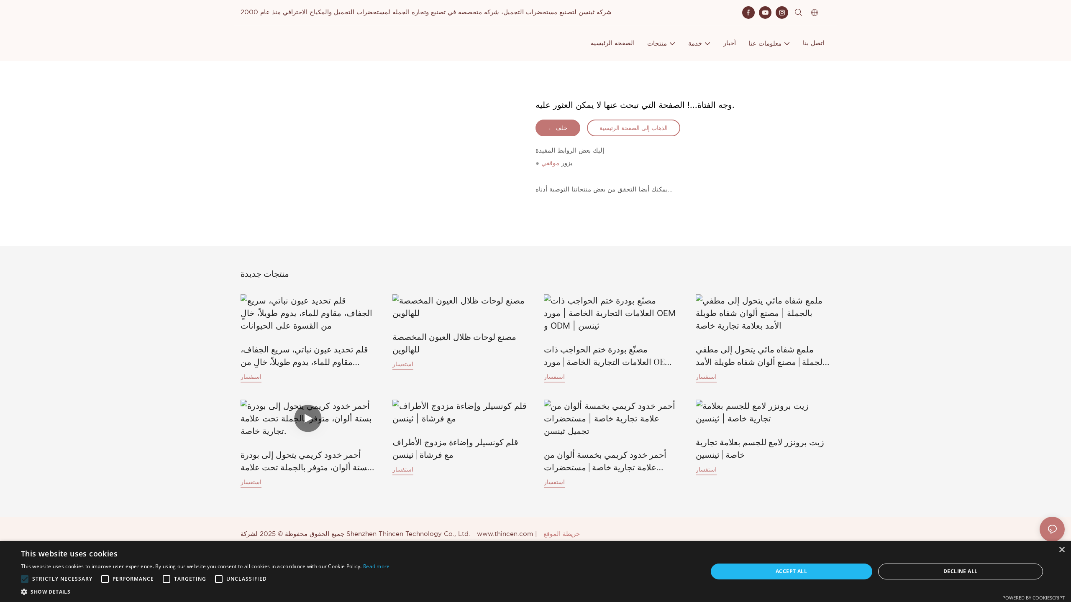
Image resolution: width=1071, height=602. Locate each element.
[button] (24, 579)
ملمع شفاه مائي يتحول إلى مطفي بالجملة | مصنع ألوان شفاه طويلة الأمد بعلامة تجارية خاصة (762, 355)
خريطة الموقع (561, 534)
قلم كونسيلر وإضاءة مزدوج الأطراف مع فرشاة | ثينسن (455, 448)
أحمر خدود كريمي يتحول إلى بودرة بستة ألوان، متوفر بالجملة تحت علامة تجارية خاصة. (305, 461)
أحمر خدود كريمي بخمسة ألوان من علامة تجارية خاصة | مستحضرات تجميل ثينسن (605, 461)
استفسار (251, 376)
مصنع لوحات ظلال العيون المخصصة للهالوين (454, 343)
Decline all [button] (960, 571)
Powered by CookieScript (1033, 597)
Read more (376, 566)
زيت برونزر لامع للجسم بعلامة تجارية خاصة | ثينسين (760, 448)
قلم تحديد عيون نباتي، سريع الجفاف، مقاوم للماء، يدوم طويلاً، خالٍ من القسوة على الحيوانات (304, 355)
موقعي (550, 163)
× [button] (1061, 550)
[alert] (535, 571)
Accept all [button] (791, 571)
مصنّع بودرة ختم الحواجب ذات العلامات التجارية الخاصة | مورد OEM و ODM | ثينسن (611, 355)
